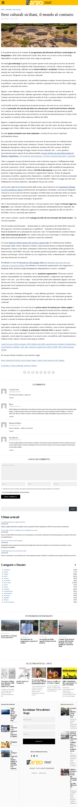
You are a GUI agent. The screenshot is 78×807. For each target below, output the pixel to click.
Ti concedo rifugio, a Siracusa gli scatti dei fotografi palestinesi (39, 681)
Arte (3, 9)
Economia (7, 580)
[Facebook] (24, 372)
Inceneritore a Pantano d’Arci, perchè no (9, 636)
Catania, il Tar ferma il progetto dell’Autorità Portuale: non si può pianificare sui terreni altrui (66, 642)
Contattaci (42, 773)
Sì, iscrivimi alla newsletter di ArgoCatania (15, 492)
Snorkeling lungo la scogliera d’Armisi (13, 522)
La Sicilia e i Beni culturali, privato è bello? (19, 365)
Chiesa (6, 572)
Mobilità (6, 598)
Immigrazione (8, 591)
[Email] (53, 372)
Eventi (6, 587)
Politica (6, 600)
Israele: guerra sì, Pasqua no (22, 682)
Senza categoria (9, 602)
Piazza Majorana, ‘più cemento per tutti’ (13, 551)
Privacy (34, 773)
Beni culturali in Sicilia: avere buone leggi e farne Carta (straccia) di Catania (32, 360)
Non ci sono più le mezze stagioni (11, 540)
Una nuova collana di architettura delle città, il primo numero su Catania (7, 683)
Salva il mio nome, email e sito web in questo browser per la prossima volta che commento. (31, 489)
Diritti (5, 576)
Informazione (8, 593)
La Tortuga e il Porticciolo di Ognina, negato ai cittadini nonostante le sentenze (13, 759)
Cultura (9, 9)
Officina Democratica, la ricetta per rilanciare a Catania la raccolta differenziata (73, 778)
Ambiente (7, 570)
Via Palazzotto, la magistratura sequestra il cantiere (28, 641)
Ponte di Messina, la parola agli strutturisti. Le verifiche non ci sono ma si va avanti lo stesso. (73, 741)
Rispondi (11, 397)
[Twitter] (32, 372)
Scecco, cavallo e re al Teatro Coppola (54, 682)
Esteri (6, 585)
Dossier (6, 578)
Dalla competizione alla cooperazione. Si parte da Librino (69, 683)
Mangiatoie (13, 743)
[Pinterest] (36, 372)
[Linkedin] (41, 372)
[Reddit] (49, 372)
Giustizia (6, 589)
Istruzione (7, 595)
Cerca (73, 509)
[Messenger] (28, 372)
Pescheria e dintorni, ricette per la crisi (73, 712)
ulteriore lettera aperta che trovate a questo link (29, 243)
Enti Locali (17, 9)
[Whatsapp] (45, 372)
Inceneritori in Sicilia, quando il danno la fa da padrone (47, 641)
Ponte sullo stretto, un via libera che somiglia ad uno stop (19, 530)
